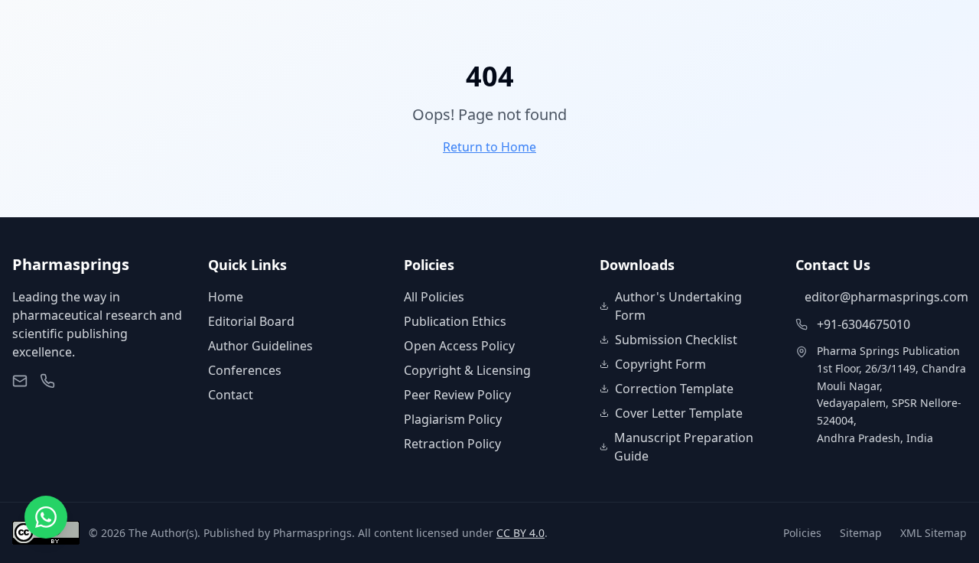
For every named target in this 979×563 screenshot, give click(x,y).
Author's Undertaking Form (678, 306)
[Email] (20, 381)
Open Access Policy (459, 345)
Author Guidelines (260, 345)
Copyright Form (660, 364)
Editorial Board (251, 321)
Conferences (244, 370)
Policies (802, 533)
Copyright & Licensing (467, 370)
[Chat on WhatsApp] (45, 517)
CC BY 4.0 (520, 533)
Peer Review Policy (457, 394)
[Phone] (47, 381)
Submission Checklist (676, 339)
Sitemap (861, 533)
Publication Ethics (455, 321)
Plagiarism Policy (453, 419)
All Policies (434, 296)
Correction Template (674, 388)
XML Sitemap (933, 533)
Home (225, 296)
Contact (230, 394)
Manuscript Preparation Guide (683, 446)
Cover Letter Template (679, 413)
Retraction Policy (452, 443)
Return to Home (489, 146)
